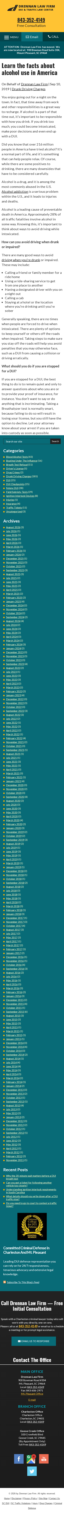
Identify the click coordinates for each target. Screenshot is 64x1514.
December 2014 (15, 1042)
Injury (35, 1503)
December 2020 (15, 785)
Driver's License (15, 468)
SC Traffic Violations (21, 1503)
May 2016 (11, 980)
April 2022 (12, 730)
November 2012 (15, 1124)
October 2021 (14, 746)
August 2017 (13, 929)
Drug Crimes (13, 472)
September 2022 (15, 710)
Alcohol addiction (15, 191)
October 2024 (14, 613)
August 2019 (13, 843)
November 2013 (15, 1093)
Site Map (43, 1498)
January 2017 (13, 953)
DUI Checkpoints (15, 484)
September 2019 (15, 839)
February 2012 (14, 1156)
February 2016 (14, 992)
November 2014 (15, 1046)
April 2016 (12, 984)
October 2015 (14, 1007)
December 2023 (15, 652)
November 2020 (15, 789)
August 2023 (13, 667)
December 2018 (15, 871)
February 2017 (14, 949)
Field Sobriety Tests (17, 491)
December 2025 (15, 558)
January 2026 (13, 554)
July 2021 (11, 757)
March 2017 (13, 945)
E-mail (32, 1399)
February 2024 (14, 644)
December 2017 (15, 917)
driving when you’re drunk (21, 260)
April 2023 (12, 683)
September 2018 (15, 882)
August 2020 (13, 800)
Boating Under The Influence (21, 460)
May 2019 (11, 855)
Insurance (11, 503)
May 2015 (11, 1023)
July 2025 (11, 578)
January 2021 (13, 781)
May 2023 (11, 679)
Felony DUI (12, 488)
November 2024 (15, 609)
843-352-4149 (31, 19)
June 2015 (11, 1019)
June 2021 (11, 761)
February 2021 (14, 777)
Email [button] (34, 37)
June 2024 (11, 628)
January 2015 (13, 1039)
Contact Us (54, 1498)
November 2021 (15, 742)
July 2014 (11, 1062)
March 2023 (13, 687)
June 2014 (11, 1066)
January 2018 (13, 914)
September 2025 (15, 570)
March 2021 (13, 773)
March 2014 (13, 1078)
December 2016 (15, 957)
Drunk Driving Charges (28, 89)
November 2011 (15, 1160)
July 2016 (11, 976)
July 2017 (11, 933)
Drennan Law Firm (34, 84)
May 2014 (11, 1070)
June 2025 (11, 581)
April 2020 (12, 816)
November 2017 (15, 921)
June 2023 (11, 675)
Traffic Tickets (14, 507)
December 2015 (15, 999)
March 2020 (13, 820)
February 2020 (14, 824)
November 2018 (15, 874)
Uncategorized (14, 511)
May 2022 (11, 726)
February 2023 (14, 691)
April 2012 (12, 1148)
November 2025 (15, 562)
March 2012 (13, 1152)
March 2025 (13, 593)
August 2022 (13, 714)
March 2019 (13, 863)
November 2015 (15, 1003)
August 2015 (13, 1015)
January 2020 (13, 828)
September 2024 (15, 617)
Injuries (10, 499)
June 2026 (11, 535)
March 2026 (13, 546)
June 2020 (11, 808)
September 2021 (15, 749)
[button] (60, 1490)
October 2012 (14, 1128)
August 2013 (13, 1105)
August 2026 (13, 527)
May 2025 (11, 585)
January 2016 (13, 996)
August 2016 (13, 972)
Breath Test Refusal (17, 464)
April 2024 (12, 636)
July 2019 (11, 847)
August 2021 (13, 753)
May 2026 (11, 538)
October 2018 (14, 878)
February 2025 (14, 597)
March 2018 (13, 906)
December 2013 (15, 1089)
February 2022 (14, 738)
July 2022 (11, 718)
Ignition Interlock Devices (20, 495)
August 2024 (13, 621)
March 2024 (13, 640)
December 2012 (15, 1121)
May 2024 (11, 632)
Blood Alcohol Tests (17, 456)
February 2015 (14, 1035)
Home (7, 1498)
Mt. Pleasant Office (32, 1393)
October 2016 (14, 964)
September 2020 (15, 796)
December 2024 (15, 605)
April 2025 (12, 589)
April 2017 (12, 941)
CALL (53, 36)
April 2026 (12, 542)
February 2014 (14, 1082)
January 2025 (13, 601)
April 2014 (12, 1074)
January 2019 (13, 867)
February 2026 (14, 550)
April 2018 (12, 902)
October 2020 (14, 792)
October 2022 (14, 706)
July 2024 (11, 624)
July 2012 (11, 1136)
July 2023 (11, 671)
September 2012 (15, 1132)
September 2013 (15, 1101)
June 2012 (11, 1140)
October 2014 (14, 1050)
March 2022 (13, 734)
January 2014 (13, 1085)
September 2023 (15, 664)
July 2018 (11, 890)
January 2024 (13, 648)
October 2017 (14, 925)
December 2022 (15, 699)
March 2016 (13, 988)
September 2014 (15, 1054)
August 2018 (13, 886)
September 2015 (15, 1011)
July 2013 (11, 1109)
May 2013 (11, 1113)
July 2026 (11, 531)
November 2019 (15, 831)
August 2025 (13, 574)
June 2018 (11, 894)
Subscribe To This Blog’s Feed (23, 1282)
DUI (8, 480)
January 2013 (13, 1117)
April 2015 (12, 1027)
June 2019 (11, 851)
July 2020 (11, 804)
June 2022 (11, 722)
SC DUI (5, 1503)
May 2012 (11, 1144)
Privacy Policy (30, 1498)
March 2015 (13, 1031)
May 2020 (11, 812)
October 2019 (14, 835)
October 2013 (14, 1097)
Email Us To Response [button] (35, 1341)
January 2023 (13, 695)
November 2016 (15, 960)
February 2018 (14, 910)
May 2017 (11, 937)
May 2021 (11, 765)
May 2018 (11, 898)
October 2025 (14, 566)
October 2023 (14, 660)
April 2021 (12, 769)
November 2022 (15, 703)
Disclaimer (16, 1498)
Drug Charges (46, 1503)
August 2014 (13, 1058)
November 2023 (15, 656)
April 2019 (12, 859)
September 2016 (15, 968)
